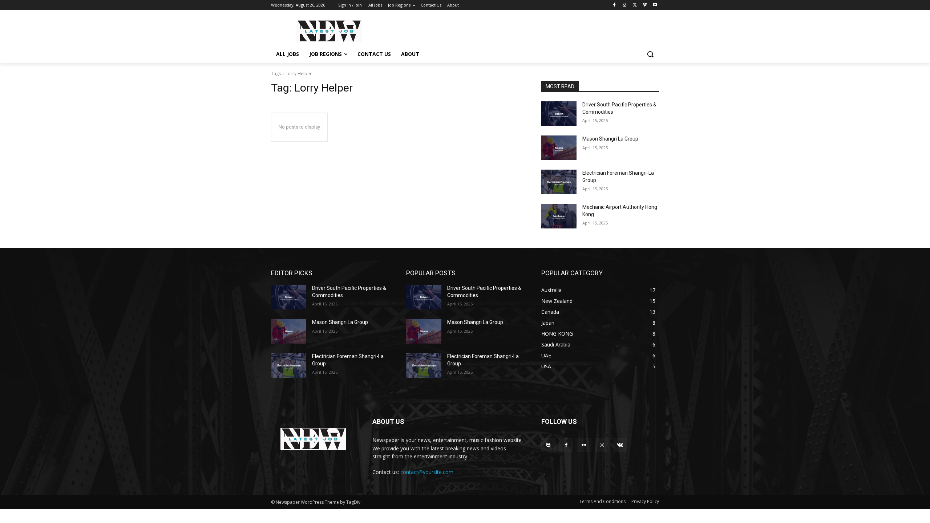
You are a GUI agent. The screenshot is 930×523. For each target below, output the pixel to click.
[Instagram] (624, 5)
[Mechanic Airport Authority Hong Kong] (559, 216)
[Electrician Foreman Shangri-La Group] (559, 182)
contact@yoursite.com (426, 472)
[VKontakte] (620, 445)
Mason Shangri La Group (610, 139)
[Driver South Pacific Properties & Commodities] (559, 113)
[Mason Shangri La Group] (559, 147)
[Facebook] (614, 5)
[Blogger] (548, 445)
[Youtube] (655, 5)
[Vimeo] (644, 5)
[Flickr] (584, 445)
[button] (650, 54)
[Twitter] (635, 5)
